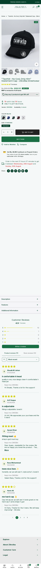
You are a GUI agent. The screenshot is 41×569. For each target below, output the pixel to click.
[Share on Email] (22, 170)
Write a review (20, 346)
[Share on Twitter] (12, 170)
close (38, 2)
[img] (22, 554)
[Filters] (4, 359)
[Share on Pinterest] (15, 170)
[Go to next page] (27, 517)
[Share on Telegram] (19, 170)
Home (3, 16)
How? (37, 94)
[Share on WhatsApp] (26, 170)
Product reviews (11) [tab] (11, 353)
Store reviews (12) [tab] (30, 353)
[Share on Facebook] (8, 170)
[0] (37, 7)
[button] (5, 84)
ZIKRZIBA (9, 107)
